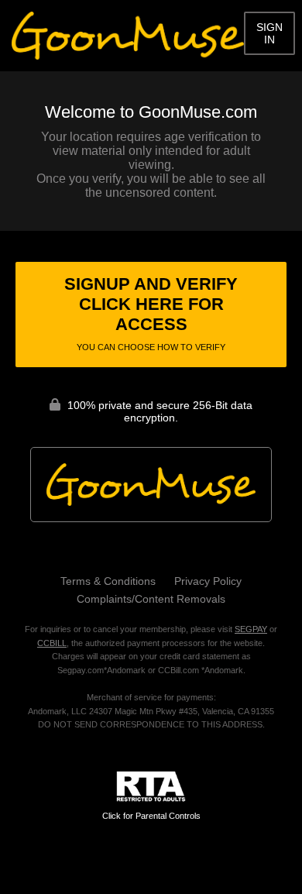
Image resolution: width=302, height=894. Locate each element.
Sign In (269, 33)
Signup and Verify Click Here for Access (151, 313)
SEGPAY (251, 629)
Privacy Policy (208, 581)
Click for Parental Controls (151, 815)
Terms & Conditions (108, 581)
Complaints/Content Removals (151, 599)
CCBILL (52, 643)
